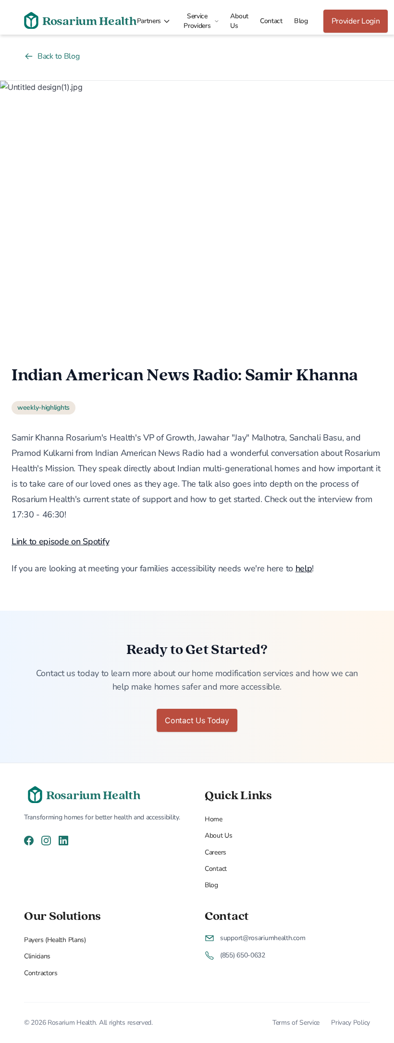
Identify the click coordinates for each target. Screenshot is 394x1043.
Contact (271, 20)
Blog (301, 20)
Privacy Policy (350, 1022)
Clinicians (37, 956)
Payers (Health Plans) (55, 939)
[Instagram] (46, 840)
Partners (149, 20)
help (304, 568)
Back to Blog (58, 56)
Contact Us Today (197, 720)
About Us (239, 21)
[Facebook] (29, 840)
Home (213, 819)
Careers (215, 852)
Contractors (41, 973)
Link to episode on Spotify (60, 541)
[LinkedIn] (63, 840)
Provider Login (356, 21)
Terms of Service (296, 1022)
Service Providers (197, 21)
